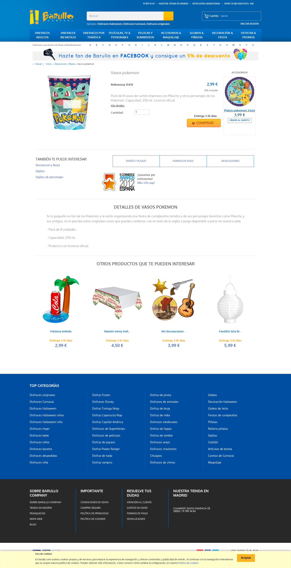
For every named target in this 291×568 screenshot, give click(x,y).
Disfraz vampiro (102, 462)
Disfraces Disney (103, 402)
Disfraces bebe (39, 436)
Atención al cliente (139, 502)
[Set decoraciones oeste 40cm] (173, 299)
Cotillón (213, 442)
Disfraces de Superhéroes (108, 429)
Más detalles (118, 105)
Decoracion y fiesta (65, 64)
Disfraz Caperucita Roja (107, 415)
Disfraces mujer (40, 429)
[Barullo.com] (57, 17)
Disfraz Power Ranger (106, 449)
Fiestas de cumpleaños (222, 415)
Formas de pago (183, 161)
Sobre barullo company (45, 502)
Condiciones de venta (95, 502)
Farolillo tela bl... (230, 331)
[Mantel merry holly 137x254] (117, 299)
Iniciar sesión (250, 23)
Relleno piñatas (218, 429)
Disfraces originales (158, 24)
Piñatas (213, 422)
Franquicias (37, 513)
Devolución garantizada (206, 3)
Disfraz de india (160, 415)
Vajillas (40, 171)
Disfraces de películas (106, 436)
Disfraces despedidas (43, 456)
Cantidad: (117, 113)
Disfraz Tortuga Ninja (105, 409)
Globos (212, 395)
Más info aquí (146, 183)
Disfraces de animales (164, 402)
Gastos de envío (137, 507)
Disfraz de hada (102, 456)
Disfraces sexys (160, 442)
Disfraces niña (39, 462)
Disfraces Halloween (110, 24)
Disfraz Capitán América (107, 422)
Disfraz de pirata (160, 395)
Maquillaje (214, 462)
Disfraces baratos (41, 449)
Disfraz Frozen (101, 395)
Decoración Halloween (222, 402)
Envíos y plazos (136, 161)
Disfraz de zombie (161, 436)
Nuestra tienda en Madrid (173, 3)
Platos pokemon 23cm (239, 110)
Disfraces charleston (163, 449)
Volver (38, 64)
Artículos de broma (220, 449)
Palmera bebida (60, 331)
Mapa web (36, 519)
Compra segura (91, 507)
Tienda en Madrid (41, 507)
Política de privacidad (95, 513)
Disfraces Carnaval (134, 24)
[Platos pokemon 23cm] (239, 91)
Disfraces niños (39, 442)
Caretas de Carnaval (221, 456)
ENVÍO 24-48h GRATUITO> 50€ (239, 3)
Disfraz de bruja (160, 409)
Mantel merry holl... (117, 331)
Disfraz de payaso (103, 442)
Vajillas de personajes (49, 177)
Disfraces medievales (164, 422)
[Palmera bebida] (61, 299)
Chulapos (156, 456)
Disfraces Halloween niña (46, 422)
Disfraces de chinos (162, 462)
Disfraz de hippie (161, 429)
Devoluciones (230, 161)
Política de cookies (93, 519)
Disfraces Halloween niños (47, 415)
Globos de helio (218, 409)
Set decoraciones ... (173, 331)
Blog (33, 524)
